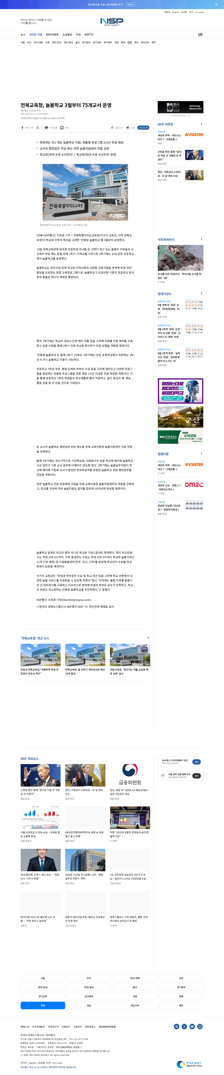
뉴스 (23, 34)
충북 (181, 996)
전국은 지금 (35, 34)
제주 (181, 1005)
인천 (181, 978)
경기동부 (181, 987)
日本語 (184, 12)
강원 (135, 996)
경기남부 (43, 996)
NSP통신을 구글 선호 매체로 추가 (105, 4)
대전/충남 (89, 987)
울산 (135, 987)
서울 (43, 978)
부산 (89, 978)
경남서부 (135, 1005)
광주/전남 (43, 987)
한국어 (167, 12)
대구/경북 (135, 978)
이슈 (78, 34)
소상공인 (67, 34)
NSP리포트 (52, 34)
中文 (191, 12)
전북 (43, 1005)
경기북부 (89, 996)
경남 (89, 1005)
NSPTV (89, 34)
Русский (199, 12)
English (175, 12)
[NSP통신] (112, 22)
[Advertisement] (112, 72)
